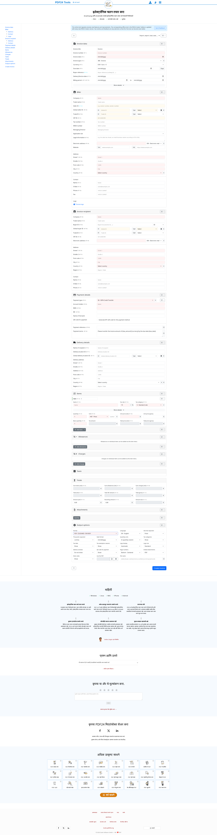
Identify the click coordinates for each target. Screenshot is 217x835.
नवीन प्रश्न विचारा (108, 669)
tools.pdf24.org (108, 828)
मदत (118, 812)
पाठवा (108, 703)
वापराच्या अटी (103, 822)
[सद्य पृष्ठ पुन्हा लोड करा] (108, 4)
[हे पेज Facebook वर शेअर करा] (100, 731)
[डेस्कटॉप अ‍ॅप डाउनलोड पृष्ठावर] (150, 2)
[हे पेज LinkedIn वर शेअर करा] (117, 731)
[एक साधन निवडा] (160, 2)
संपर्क (124, 812)
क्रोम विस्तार (108, 817)
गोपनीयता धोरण (113, 822)
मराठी (153, 828)
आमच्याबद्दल (94, 812)
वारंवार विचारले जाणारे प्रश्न (107, 812)
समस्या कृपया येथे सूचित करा (107, 709)
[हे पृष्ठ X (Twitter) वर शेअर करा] (108, 731)
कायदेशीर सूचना (92, 822)
